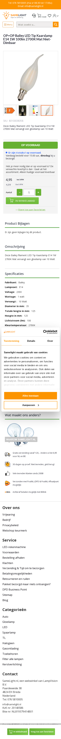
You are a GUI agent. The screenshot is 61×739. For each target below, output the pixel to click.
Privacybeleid (10, 525)
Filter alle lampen (12, 659)
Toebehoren (10, 654)
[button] (9, 110)
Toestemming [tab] (11, 341)
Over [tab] (50, 341)
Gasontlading (10, 648)
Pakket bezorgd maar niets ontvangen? (26, 584)
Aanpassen (28, 405)
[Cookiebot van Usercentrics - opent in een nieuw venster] (43, 332)
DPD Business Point (14, 589)
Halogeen (8, 643)
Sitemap (7, 595)
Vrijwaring (8, 514)
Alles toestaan (30, 395)
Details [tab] (31, 341)
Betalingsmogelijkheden (17, 573)
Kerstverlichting (12, 664)
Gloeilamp (8, 622)
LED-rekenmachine (14, 547)
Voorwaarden (10, 552)
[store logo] (14, 15)
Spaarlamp (9, 632)
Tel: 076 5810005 (17, 2)
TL (4, 638)
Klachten (7, 563)
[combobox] (37, 24)
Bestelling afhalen (13, 557)
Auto (5, 616)
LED (4, 627)
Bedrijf (6, 520)
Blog (5, 600)
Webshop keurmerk (14, 530)
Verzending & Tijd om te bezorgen (23, 568)
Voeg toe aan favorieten (31, 209)
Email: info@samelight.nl (30, 6)
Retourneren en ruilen (16, 579)
